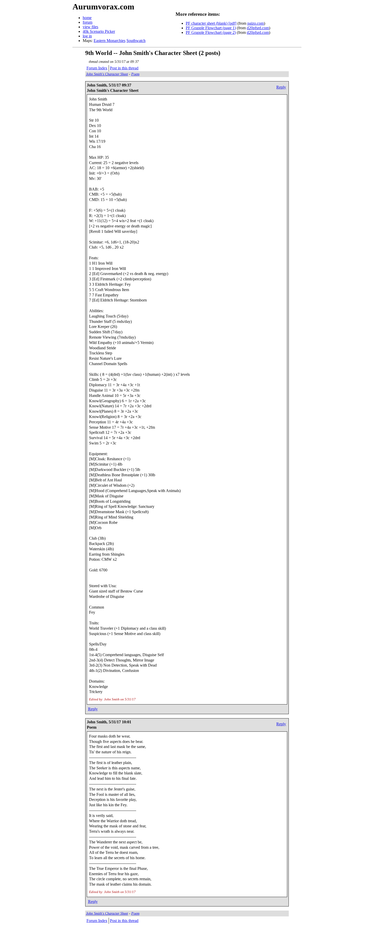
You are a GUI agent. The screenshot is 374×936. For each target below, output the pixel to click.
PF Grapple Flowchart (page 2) (211, 32)
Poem (135, 74)
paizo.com (255, 23)
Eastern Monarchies (109, 40)
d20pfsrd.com (258, 28)
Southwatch (136, 40)
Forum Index (97, 68)
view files (90, 27)
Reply (281, 87)
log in (87, 36)
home (87, 18)
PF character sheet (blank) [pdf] (211, 23)
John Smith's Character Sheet (107, 74)
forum (87, 22)
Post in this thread (124, 68)
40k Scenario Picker (99, 31)
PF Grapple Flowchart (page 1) (211, 28)
